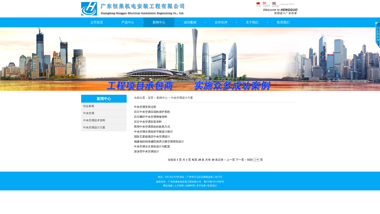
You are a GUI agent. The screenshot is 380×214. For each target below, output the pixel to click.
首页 (150, 97)
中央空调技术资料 (94, 120)
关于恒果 (201, 185)
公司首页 (96, 22)
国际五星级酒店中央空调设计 (152, 136)
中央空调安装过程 (145, 106)
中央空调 (88, 113)
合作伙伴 (221, 22)
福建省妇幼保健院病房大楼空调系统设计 (159, 141)
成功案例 (190, 22)
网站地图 (168, 185)
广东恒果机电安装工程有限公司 (184, 181)
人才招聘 (179, 185)
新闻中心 (159, 22)
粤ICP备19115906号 (214, 181)
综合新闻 (88, 106)
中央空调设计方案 (94, 127)
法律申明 (190, 185)
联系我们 (283, 22)
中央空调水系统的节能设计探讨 (153, 131)
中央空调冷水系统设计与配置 (152, 146)
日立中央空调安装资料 (148, 121)
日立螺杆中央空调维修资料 (150, 116)
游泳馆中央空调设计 (146, 151)
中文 (258, 6)
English (266, 5)
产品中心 (128, 22)
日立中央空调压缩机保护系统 (152, 111)
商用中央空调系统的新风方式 (152, 126)
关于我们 (252, 22)
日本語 (275, 6)
